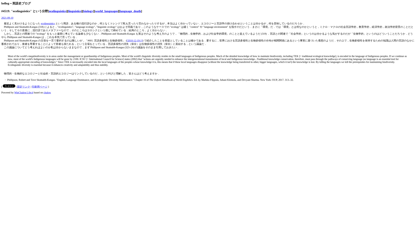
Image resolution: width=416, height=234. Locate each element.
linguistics (74, 11)
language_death (130, 11)
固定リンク (23, 86)
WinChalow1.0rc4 (23, 92)
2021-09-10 (7, 17)
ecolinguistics (57, 11)
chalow (47, 92)
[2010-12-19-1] (135, 40)
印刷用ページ (39, 86)
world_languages (106, 11)
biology (88, 11)
